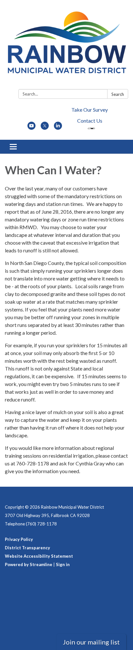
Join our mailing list (91, 642)
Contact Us (89, 120)
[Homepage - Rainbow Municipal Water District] (66, 46)
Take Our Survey (89, 110)
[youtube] (31, 128)
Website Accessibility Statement (39, 556)
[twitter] (45, 128)
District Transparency (27, 547)
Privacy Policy (19, 539)
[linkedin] (58, 128)
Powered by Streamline (28, 564)
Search (117, 94)
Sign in (63, 564)
